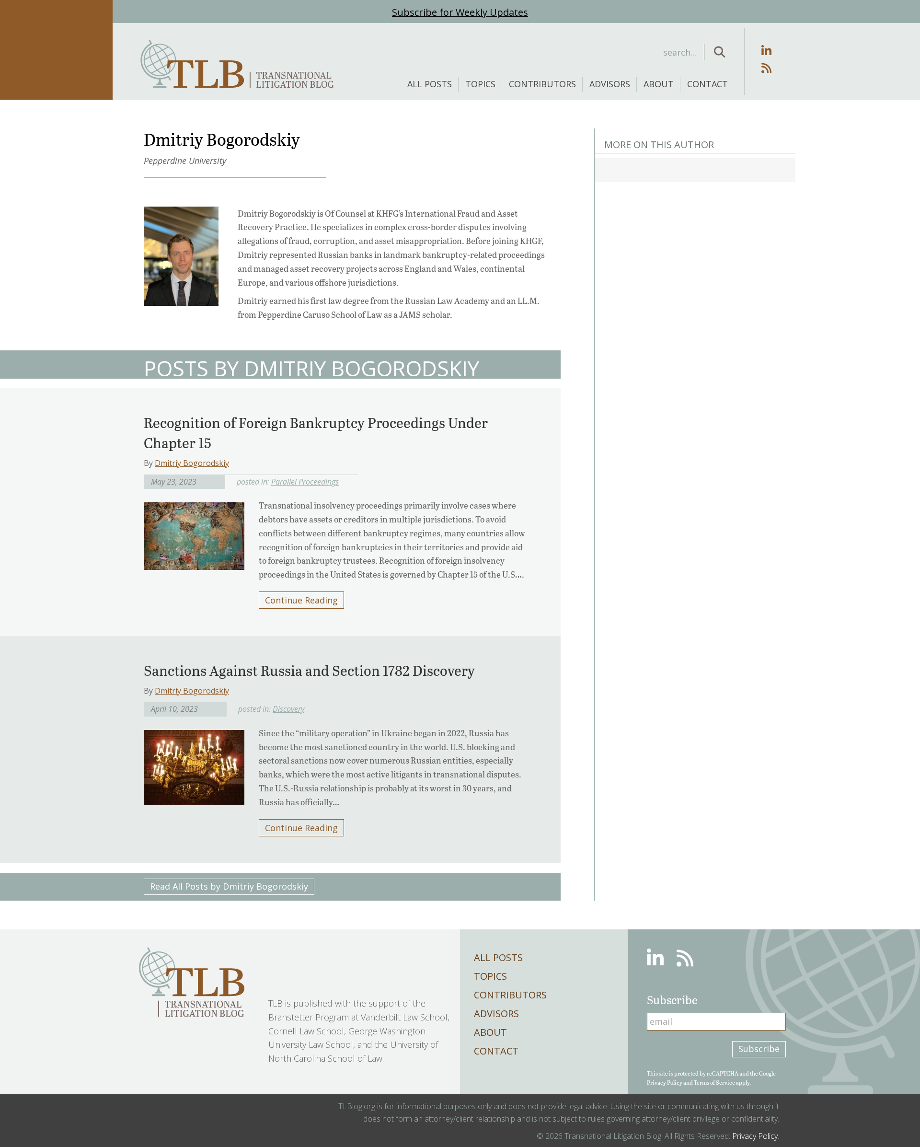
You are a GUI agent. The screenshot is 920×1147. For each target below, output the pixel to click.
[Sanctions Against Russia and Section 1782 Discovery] (194, 764)
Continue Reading (301, 600)
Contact (707, 84)
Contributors (542, 84)
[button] (719, 52)
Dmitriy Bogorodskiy (192, 463)
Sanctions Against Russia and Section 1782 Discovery (309, 670)
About (659, 84)
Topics (480, 84)
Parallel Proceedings (305, 481)
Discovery (288, 709)
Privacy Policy (664, 1082)
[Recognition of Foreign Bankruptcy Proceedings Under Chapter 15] (194, 533)
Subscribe (759, 1048)
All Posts (429, 84)
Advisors (609, 84)
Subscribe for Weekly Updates (460, 12)
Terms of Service (714, 1082)
